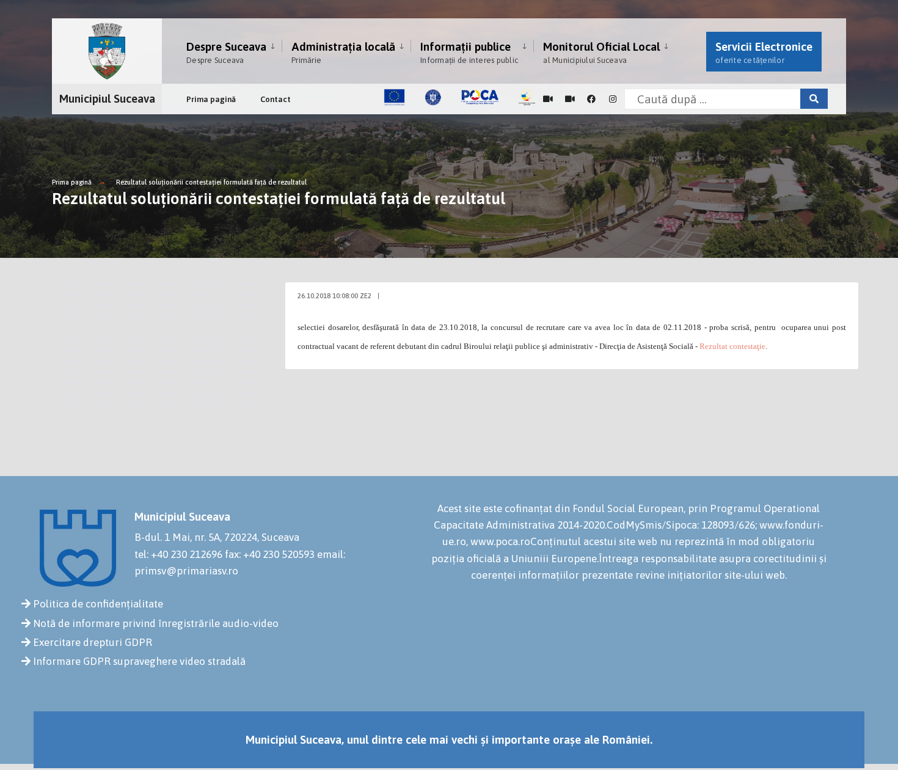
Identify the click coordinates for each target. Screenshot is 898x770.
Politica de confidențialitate (98, 604)
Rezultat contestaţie (732, 346)
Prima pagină (211, 99)
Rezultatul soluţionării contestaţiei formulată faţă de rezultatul (211, 182)
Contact (275, 99)
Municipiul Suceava (107, 98)
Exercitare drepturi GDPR (92, 642)
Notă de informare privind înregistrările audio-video (156, 623)
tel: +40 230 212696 (178, 554)
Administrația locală (343, 52)
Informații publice (469, 52)
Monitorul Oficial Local (601, 52)
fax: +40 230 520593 (270, 554)
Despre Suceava (226, 52)
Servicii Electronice (763, 52)
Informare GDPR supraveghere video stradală (139, 661)
